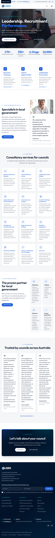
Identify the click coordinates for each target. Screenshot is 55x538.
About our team (7, 304)
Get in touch (20, 449)
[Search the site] (46, 6)
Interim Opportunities (7, 503)
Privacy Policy (40, 508)
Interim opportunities (39, 39)
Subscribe (49, 488)
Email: (24, 1)
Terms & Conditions (41, 511)
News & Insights (40, 503)
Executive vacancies (24, 39)
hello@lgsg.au (7, 521)
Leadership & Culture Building (26, 506)
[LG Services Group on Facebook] (52, 1)
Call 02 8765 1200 (33, 449)
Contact (39, 506)
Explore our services (9, 39)
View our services (8, 137)
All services (21, 511)
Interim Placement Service (25, 503)
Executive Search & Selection (26, 500)
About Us (39, 500)
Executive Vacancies (6, 500)
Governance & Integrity (24, 508)
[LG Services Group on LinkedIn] (49, 1)
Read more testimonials (26, 416)
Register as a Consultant (7, 506)
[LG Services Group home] (6, 6)
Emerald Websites (26, 534)
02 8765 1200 (7, 519)
